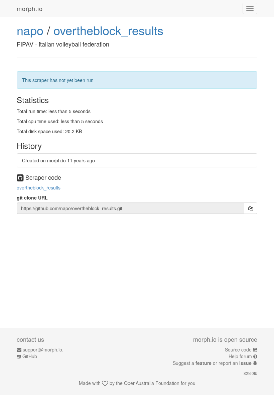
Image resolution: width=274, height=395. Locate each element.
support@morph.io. (43, 349)
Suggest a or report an (212, 363)
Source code (238, 349)
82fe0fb (250, 373)
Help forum (240, 356)
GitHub (29, 356)
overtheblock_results (108, 29)
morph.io (30, 8)
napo (30, 29)
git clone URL (32, 197)
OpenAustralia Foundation (151, 383)
